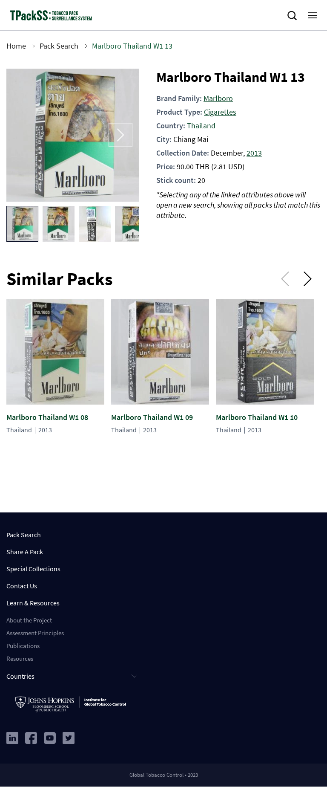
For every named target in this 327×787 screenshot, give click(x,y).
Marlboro (218, 98)
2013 (254, 153)
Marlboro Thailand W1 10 (257, 417)
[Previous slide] (25, 135)
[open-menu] (312, 15)
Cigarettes (220, 112)
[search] (294, 16)
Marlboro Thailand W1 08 (47, 417)
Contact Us (21, 586)
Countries (20, 676)
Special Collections (33, 568)
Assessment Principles (35, 633)
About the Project (29, 620)
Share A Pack (24, 551)
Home (16, 46)
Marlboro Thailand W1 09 (152, 417)
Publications (23, 646)
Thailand (201, 125)
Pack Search (59, 46)
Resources (19, 658)
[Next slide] (120, 135)
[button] (22, 224)
